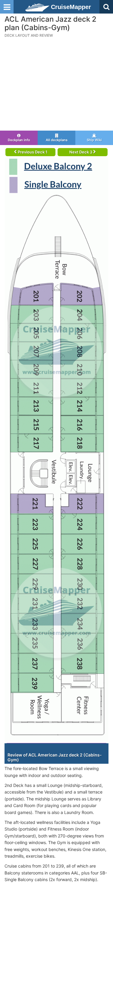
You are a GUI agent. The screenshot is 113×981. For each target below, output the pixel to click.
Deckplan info (19, 140)
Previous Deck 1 (32, 152)
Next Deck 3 (81, 152)
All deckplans (56, 140)
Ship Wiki (94, 140)
